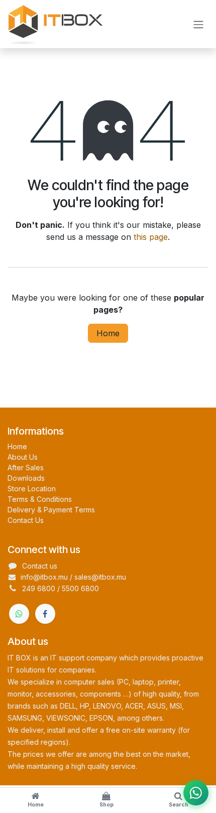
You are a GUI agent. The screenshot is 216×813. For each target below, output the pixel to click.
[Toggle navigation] (198, 24)
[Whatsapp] (19, 614)
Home (108, 333)
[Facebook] (45, 614)
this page (151, 237)
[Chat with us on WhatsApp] (195, 792)
